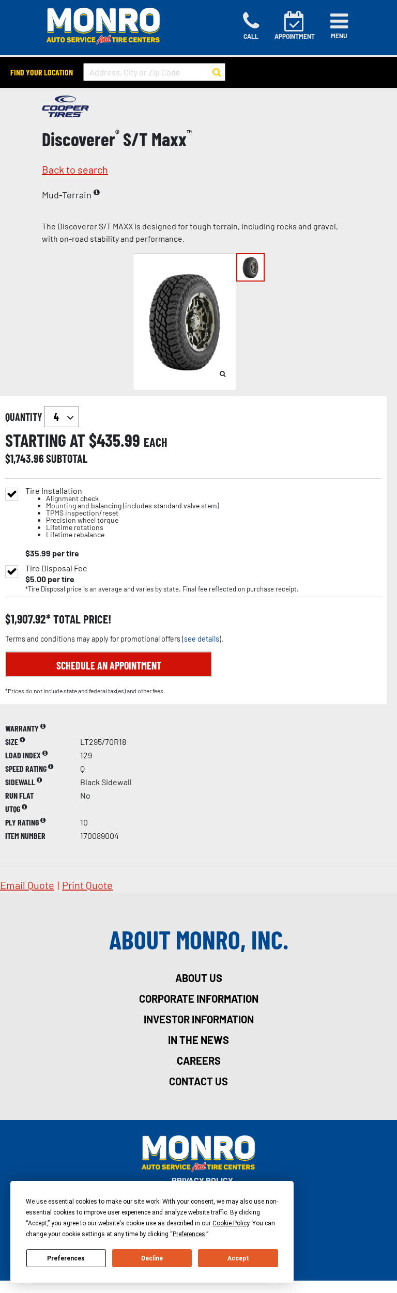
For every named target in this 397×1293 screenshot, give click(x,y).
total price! (81, 619)
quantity (24, 417)
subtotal (66, 458)
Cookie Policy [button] (230, 1223)
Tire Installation (122, 513)
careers (199, 1060)
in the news (198, 1040)
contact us (198, 1081)
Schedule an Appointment (108, 665)
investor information (199, 1019)
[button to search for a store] (216, 72)
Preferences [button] (189, 1234)
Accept (238, 1258)
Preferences (66, 1258)
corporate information (198, 998)
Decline (152, 1258)
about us (198, 978)
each (155, 442)
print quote (87, 885)
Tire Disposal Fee (56, 568)
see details (201, 638)
